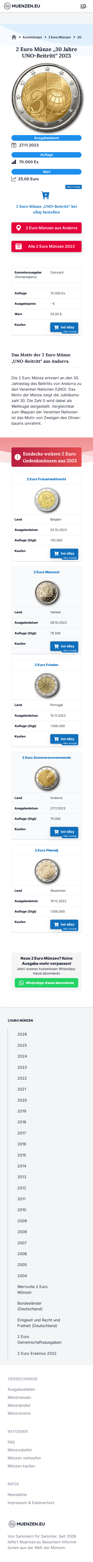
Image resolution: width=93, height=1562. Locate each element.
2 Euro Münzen (59, 37)
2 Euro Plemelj (46, 850)
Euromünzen (32, 37)
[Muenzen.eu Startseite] (25, 6)
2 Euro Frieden (46, 665)
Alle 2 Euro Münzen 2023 (51, 246)
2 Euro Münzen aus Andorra (51, 227)
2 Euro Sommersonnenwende (46, 757)
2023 (81, 37)
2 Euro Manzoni (46, 572)
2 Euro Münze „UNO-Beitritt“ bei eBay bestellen (46, 209)
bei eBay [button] (67, 327)
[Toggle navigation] (83, 6)
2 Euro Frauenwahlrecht (46, 479)
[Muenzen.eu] (13, 37)
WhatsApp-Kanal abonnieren (50, 983)
